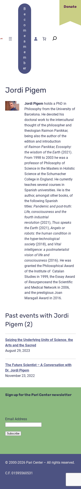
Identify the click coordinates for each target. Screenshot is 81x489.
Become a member (24, 38)
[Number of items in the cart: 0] (44, 38)
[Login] (35, 38)
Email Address (16, 419)
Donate (70, 7)
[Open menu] (10, 38)
